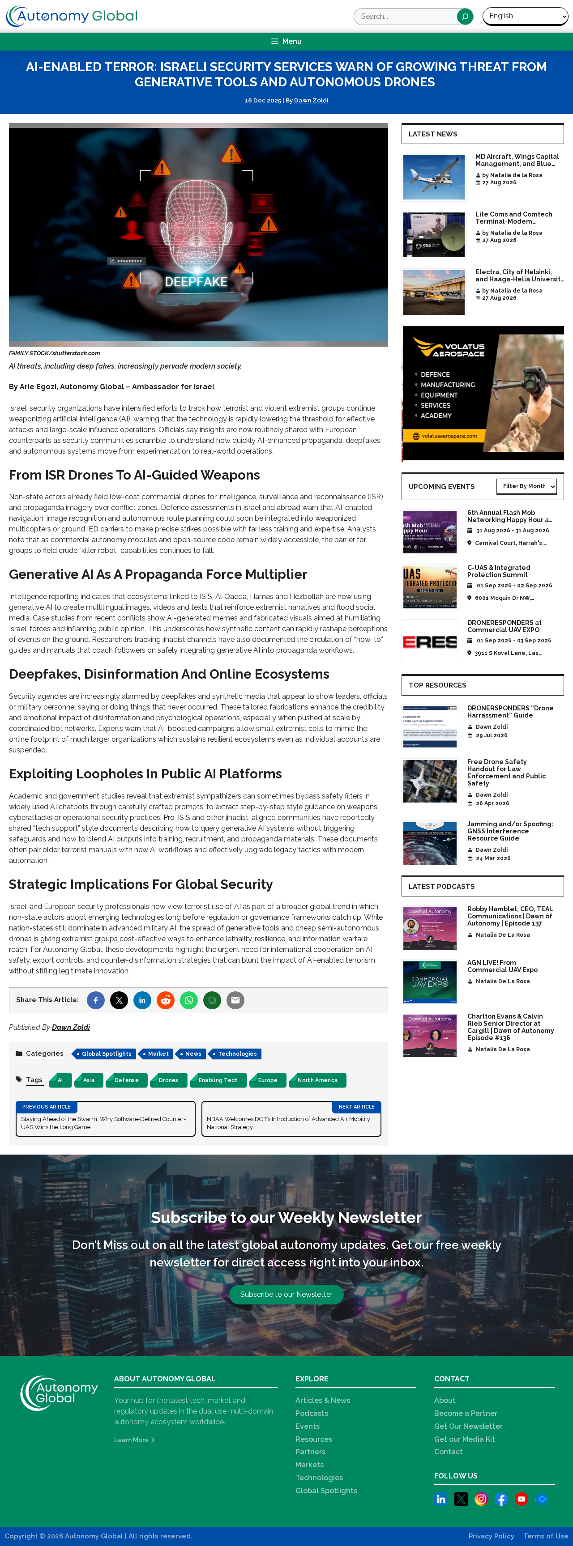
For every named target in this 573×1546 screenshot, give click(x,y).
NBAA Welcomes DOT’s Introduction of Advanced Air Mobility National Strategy (288, 1123)
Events (307, 1426)
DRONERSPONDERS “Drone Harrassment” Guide (510, 712)
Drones (169, 1080)
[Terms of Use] (546, 1536)
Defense (127, 1080)
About (445, 1400)
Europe (268, 1080)
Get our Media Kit (464, 1439)
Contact (448, 1452)
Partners (310, 1452)
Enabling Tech (218, 1080)
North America (318, 1080)
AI (60, 1080)
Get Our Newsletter (468, 1426)
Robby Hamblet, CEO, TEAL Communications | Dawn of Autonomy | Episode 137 (510, 916)
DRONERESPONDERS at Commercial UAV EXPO (504, 626)
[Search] (465, 16)
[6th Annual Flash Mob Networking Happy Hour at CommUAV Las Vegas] (430, 532)
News (193, 1054)
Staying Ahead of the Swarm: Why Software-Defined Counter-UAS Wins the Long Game (103, 1123)
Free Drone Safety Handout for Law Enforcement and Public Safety (506, 772)
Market (158, 1054)
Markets (309, 1465)
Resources (313, 1439)
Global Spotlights (107, 1054)
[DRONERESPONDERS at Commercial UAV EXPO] (430, 642)
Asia (88, 1080)
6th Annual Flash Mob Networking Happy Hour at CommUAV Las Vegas (509, 520)
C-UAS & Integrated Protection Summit (498, 571)
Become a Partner (465, 1413)
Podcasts (311, 1413)
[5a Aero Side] (483, 395)
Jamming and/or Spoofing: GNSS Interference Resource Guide (510, 831)
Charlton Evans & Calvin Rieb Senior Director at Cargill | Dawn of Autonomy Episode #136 (510, 1027)
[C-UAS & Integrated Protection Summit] (430, 587)
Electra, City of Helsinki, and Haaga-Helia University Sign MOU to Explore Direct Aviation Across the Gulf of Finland (519, 275)
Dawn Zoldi (311, 100)
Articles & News (322, 1400)
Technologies (237, 1054)
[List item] (441, 1500)
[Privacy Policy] (491, 1536)
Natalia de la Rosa (503, 935)
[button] (286, 1294)
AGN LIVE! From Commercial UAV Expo (502, 966)
